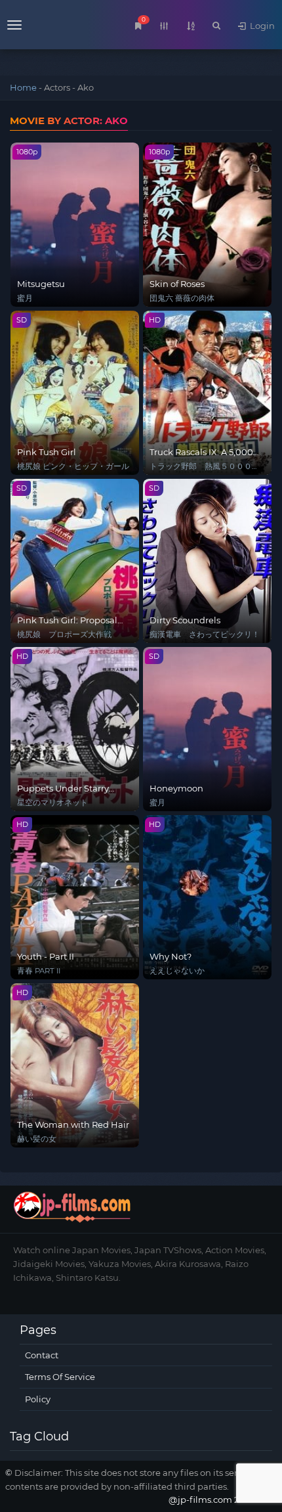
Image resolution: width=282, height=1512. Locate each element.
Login (261, 25)
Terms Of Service (60, 1376)
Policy (37, 1399)
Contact (41, 1355)
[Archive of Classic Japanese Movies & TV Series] (39, 26)
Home (23, 87)
